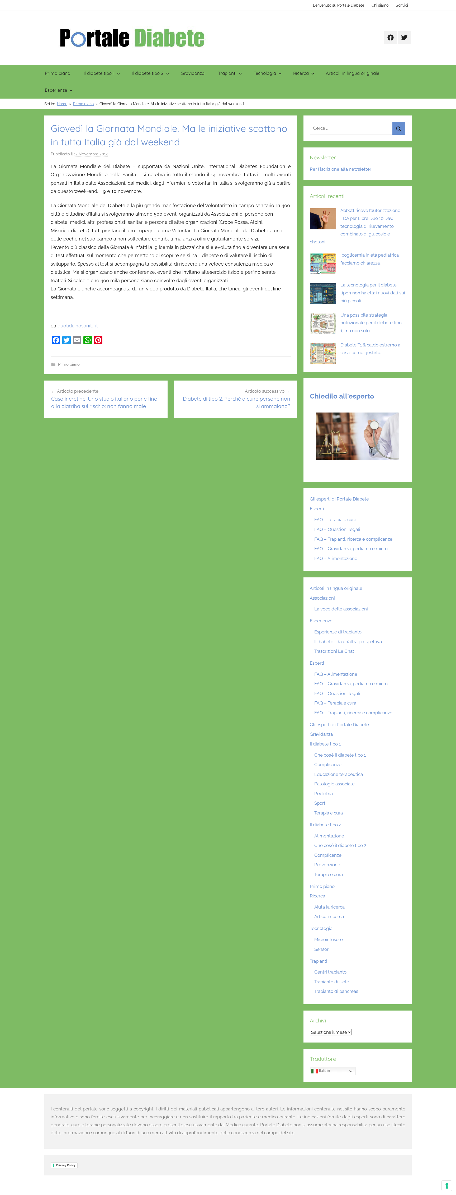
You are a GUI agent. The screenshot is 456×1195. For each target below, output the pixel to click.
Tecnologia (265, 73)
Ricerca (301, 73)
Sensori (322, 949)
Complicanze (327, 764)
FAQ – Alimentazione (335, 558)
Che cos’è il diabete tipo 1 (340, 755)
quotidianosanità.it (77, 325)
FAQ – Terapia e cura (335, 519)
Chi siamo (380, 5)
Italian (324, 1071)
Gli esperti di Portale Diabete (339, 499)
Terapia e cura (328, 813)
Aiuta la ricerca (329, 907)
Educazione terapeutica (338, 774)
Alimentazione (329, 836)
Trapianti (227, 73)
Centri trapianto (330, 972)
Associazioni (322, 598)
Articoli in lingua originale (352, 73)
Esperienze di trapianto (338, 631)
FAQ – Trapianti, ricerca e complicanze (353, 539)
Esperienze (56, 90)
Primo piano (57, 73)
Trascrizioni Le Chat (334, 651)
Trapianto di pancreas (336, 991)
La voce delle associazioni (341, 609)
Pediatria (323, 793)
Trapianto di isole (331, 981)
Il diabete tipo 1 (99, 73)
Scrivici (402, 5)
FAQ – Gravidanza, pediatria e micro (351, 548)
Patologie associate (334, 783)
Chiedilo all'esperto (342, 396)
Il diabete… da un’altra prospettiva (348, 641)
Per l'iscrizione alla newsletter (340, 169)
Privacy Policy (65, 1165)
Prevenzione (327, 864)
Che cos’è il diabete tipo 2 (340, 845)
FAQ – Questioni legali (337, 529)
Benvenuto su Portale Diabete (338, 5)
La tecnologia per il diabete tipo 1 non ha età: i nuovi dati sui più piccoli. (372, 292)
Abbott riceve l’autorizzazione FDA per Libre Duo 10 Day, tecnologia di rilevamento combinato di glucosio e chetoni (355, 226)
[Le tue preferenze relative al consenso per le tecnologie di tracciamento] (447, 1186)
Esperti (317, 508)
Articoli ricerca (329, 916)
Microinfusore (328, 939)
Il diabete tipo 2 (148, 73)
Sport (319, 803)
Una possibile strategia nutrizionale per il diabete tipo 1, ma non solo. (371, 323)
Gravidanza (193, 73)
